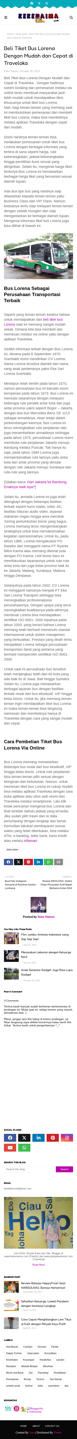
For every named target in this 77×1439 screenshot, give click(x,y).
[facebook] (31, 3)
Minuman (48, 1366)
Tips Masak (56, 1379)
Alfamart (30, 841)
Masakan (11, 1366)
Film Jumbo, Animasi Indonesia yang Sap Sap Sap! (45, 937)
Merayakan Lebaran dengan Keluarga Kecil (46, 954)
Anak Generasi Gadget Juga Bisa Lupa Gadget (47, 972)
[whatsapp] (24, 1148)
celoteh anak (13, 1385)
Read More (38, 1264)
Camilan (27, 1346)
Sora (32, 1432)
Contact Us (52, 1426)
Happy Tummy (14, 1353)
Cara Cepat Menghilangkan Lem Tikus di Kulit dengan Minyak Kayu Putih (46, 1321)
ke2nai (29, 1385)
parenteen (53, 1385)
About (36, 1426)
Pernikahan (12, 1379)
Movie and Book (14, 1372)
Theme (58, 1432)
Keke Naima (11, 71)
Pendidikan (60, 1372)
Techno (40, 1379)
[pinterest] (53, 1138)
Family (54, 1346)
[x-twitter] (39, 3)
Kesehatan (12, 1359)
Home (10, 34)
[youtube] (10, 1148)
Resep (27, 1379)
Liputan (60, 1359)
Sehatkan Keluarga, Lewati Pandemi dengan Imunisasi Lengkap (45, 1303)
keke (40, 1385)
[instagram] (46, 3)
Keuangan (28, 1359)
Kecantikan (50, 1353)
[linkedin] (38, 1138)
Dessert (42, 1346)
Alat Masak (12, 1346)
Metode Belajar (29, 1366)
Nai (31, 1372)
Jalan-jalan (21, 34)
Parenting (43, 1372)
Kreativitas (45, 1359)
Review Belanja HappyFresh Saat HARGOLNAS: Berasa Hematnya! (43, 1285)
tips (67, 1385)
